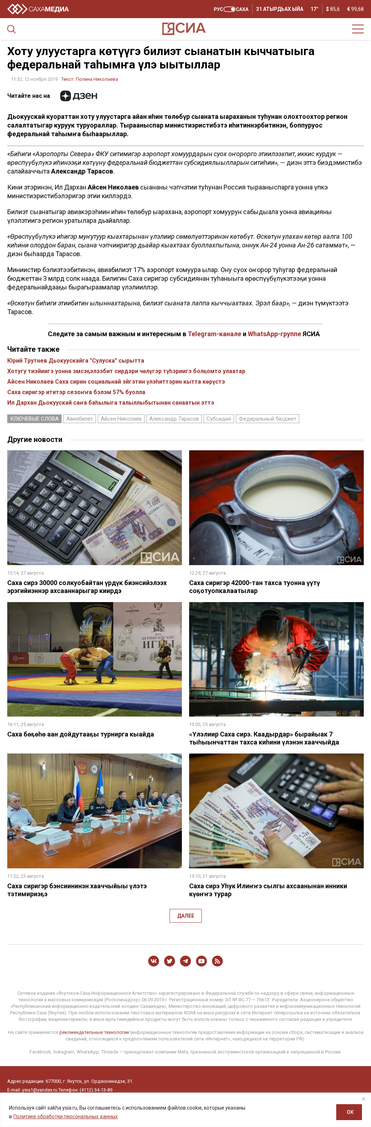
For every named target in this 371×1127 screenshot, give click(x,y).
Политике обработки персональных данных (65, 1116)
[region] (185, 1110)
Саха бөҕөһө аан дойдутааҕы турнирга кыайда (80, 734)
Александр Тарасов (174, 419)
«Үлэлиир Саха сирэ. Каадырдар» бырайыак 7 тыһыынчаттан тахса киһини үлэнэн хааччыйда (264, 738)
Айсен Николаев (121, 419)
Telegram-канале (214, 334)
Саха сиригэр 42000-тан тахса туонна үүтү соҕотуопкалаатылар (254, 586)
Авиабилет (79, 419)
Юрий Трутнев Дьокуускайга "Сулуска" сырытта (75, 360)
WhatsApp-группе (274, 334)
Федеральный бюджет (267, 419)
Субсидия (219, 419)
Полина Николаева (97, 79)
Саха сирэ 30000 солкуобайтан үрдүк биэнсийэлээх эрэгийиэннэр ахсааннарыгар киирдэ (87, 586)
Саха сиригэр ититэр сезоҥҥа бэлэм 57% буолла (76, 392)
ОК (350, 1112)
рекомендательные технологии (94, 1032)
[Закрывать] (363, 1098)
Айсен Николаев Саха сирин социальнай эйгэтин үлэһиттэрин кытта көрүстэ (116, 381)
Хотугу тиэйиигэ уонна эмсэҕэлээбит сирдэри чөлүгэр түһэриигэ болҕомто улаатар (126, 371)
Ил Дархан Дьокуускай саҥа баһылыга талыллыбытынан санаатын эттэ (110, 402)
